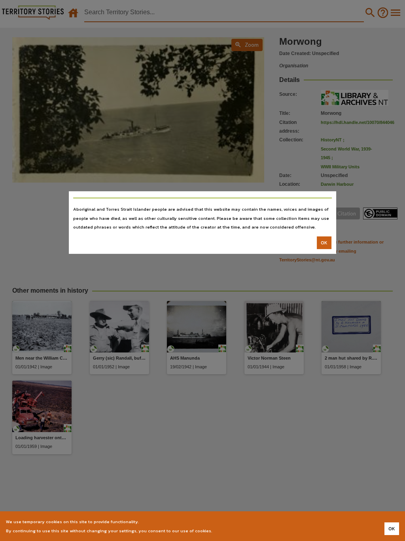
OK (324, 242)
